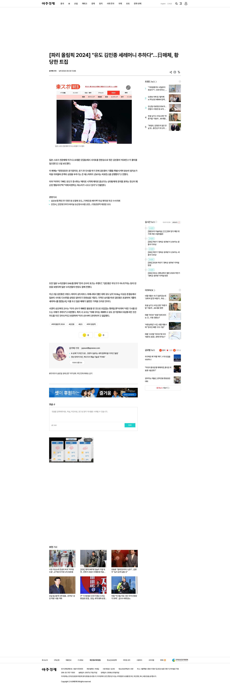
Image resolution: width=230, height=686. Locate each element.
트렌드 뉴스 (150, 81)
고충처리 (139, 660)
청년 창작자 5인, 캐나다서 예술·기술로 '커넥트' (88, 357)
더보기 (156, 388)
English (163, 4)
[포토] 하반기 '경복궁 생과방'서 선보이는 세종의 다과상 (163, 253)
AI (69, 3)
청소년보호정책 (112, 660)
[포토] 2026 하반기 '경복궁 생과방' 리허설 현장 (163, 264)
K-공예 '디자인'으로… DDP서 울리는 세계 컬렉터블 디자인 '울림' (94, 353)
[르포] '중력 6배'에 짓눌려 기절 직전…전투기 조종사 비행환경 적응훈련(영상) (93, 570)
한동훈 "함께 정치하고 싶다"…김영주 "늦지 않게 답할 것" (124, 570)
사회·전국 (110, 3)
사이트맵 (151, 660)
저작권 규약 (126, 660)
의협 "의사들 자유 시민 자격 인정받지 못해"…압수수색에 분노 (124, 597)
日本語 (169, 4)
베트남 (178, 350)
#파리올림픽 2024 (58, 324)
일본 (170, 350)
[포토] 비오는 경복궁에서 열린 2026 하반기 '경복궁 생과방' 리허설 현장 (164, 274)
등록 (130, 425)
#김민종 (71, 324)
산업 (76, 3)
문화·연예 (137, 3)
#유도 (81, 324)
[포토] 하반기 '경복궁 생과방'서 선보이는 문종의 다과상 (163, 243)
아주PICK (149, 290)
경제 (93, 3)
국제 (120, 3)
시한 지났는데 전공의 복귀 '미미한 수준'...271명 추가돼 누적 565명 (61, 570)
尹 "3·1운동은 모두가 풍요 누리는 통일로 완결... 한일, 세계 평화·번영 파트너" (92, 597)
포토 (128, 3)
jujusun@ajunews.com (90, 348)
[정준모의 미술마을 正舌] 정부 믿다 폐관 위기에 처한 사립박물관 (164, 232)
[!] (180, 81)
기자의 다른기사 (77, 363)
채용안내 (68, 660)
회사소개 (44, 660)
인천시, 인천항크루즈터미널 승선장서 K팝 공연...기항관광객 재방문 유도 (81, 204)
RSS (161, 660)
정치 (101, 3)
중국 (62, 3)
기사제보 (80, 660)
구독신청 (56, 660)
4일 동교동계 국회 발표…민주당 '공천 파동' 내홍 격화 (62, 597)
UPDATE (175, 222)
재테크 (84, 3)
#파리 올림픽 (91, 324)
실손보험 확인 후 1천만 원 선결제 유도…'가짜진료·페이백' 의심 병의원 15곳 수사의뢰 (85, 200)
